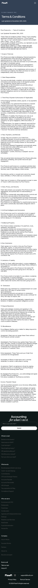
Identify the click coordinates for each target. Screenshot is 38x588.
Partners (3, 547)
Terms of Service (25, 579)
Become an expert (6, 555)
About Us (4, 551)
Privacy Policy (12, 579)
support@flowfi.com (27, 575)
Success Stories (6, 543)
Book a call (4, 562)
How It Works (5, 539)
